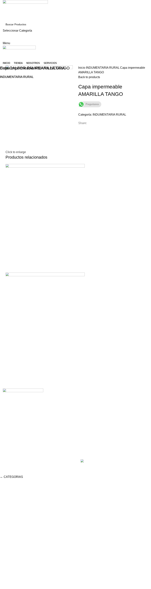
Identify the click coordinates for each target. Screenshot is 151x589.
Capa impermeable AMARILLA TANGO (35, 68)
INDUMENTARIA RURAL (17, 76)
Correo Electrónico (90, 412)
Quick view (10, 376)
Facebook (84, 405)
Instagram (84, 398)
